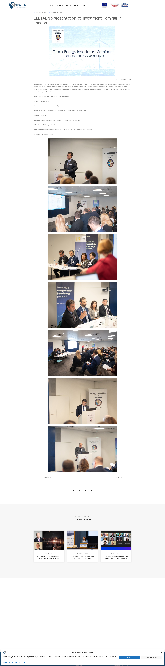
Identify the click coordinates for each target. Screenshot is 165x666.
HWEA (51, 5)
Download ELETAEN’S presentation (43, 134)
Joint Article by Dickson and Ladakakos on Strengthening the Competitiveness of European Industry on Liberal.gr (49, 557)
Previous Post (47, 477)
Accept (129, 657)
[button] (161, 652)
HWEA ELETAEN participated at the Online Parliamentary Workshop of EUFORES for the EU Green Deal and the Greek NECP (116, 557)
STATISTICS (77, 5)
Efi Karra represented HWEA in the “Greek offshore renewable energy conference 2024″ (83, 557)
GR (84, 5)
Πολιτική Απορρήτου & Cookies (10, 662)
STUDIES (68, 5)
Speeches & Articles (56, 12)
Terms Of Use (21, 662)
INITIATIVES (59, 5)
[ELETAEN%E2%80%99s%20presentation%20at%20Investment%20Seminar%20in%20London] (73, 490)
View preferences (151, 657)
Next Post (119, 477)
